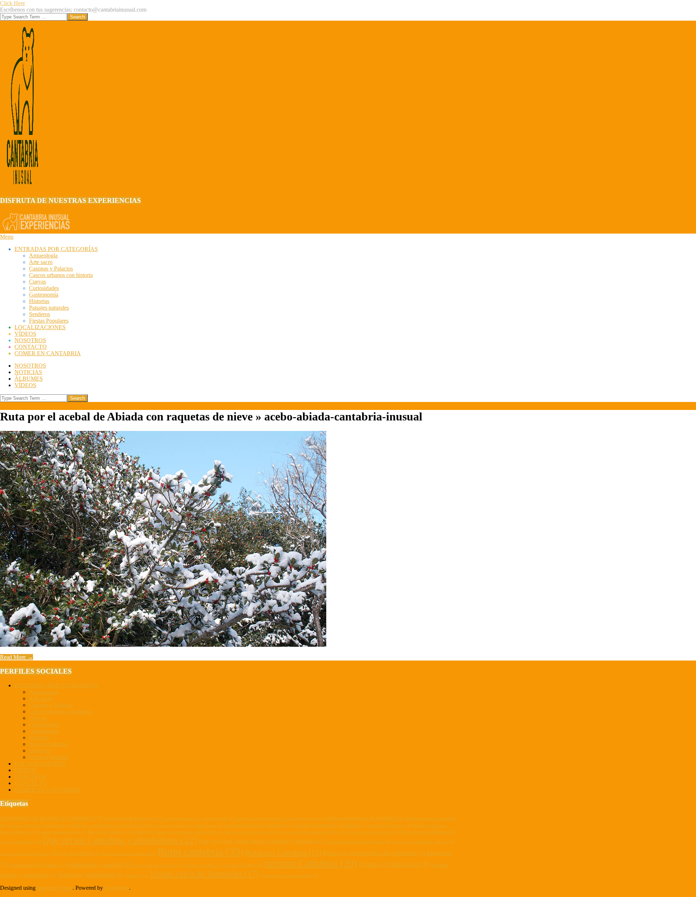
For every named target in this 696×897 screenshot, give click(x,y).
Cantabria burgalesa (180, 819)
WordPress (116, 888)
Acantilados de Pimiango (132, 818)
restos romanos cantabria (129, 853)
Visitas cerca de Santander (204, 874)
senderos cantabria (202, 865)
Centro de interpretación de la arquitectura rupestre (279, 819)
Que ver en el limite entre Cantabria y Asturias (262, 841)
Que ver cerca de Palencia (372, 832)
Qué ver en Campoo (75, 853)
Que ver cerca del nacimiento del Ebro (311, 832)
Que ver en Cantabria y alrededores (119, 840)
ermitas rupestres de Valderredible (38, 825)
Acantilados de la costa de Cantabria (51, 817)
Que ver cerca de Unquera (426, 831)
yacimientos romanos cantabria (289, 875)
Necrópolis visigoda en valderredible (189, 832)
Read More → (16, 657)
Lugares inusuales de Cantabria (329, 825)
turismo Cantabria (311, 863)
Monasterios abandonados (61, 832)
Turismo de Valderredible (90, 875)
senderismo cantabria (99, 864)
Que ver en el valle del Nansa (359, 841)
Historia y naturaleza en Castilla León (111, 825)
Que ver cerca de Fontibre (249, 832)
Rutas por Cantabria (283, 852)
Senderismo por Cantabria (158, 865)
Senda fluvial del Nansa (37, 865)
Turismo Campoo (243, 865)
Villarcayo (136, 875)
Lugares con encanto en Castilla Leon (187, 825)
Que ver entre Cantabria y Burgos (423, 842)
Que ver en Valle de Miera (25, 854)
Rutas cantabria (201, 851)
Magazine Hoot (54, 888)
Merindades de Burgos (389, 825)
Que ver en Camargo (20, 842)
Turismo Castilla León (394, 864)
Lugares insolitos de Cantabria (258, 825)
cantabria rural (217, 819)
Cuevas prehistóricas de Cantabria (365, 818)
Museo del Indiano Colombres (121, 831)
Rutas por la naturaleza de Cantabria (374, 853)
